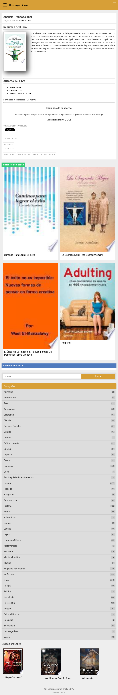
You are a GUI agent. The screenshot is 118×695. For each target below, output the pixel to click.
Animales (8, 392)
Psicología (9, 597)
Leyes (7, 534)
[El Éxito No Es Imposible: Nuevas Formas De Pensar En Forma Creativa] (30, 306)
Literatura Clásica (12, 540)
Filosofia (8, 489)
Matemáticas (10, 546)
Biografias (9, 415)
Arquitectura (10, 397)
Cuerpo (7, 449)
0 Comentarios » (25, 21)
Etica (6, 472)
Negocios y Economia (14, 568)
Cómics (7, 432)
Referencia (9, 603)
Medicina (8, 551)
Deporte (8, 454)
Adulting (66, 342)
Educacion (9, 466)
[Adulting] (87, 301)
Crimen (7, 437)
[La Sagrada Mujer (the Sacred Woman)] (87, 210)
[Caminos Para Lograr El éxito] (30, 210)
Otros (7, 580)
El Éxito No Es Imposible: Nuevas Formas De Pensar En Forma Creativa (28, 353)
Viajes (7, 637)
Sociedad (8, 620)
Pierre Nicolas (16, 90)
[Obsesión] (89, 675)
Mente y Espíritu (12, 557)
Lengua (7, 529)
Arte (6, 403)
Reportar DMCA (59, 692)
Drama (7, 460)
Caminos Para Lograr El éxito (19, 254)
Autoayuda (8, 144)
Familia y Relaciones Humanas (19, 477)
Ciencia (7, 420)
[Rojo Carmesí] (13, 674)
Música (7, 563)
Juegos (7, 523)
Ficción (7, 483)
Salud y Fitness (11, 614)
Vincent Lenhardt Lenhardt (21, 93)
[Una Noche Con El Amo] (51, 675)
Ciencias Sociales (12, 426)
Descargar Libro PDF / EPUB (59, 120)
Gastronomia (10, 500)
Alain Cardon (15, 87)
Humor (7, 511)
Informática (10, 517)
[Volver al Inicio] (16, 5)
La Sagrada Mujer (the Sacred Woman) (82, 254)
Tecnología (9, 625)
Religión (8, 608)
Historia (8, 506)
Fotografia (9, 494)
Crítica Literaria (11, 443)
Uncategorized (11, 631)
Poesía (7, 586)
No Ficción (9, 574)
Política (7, 591)
